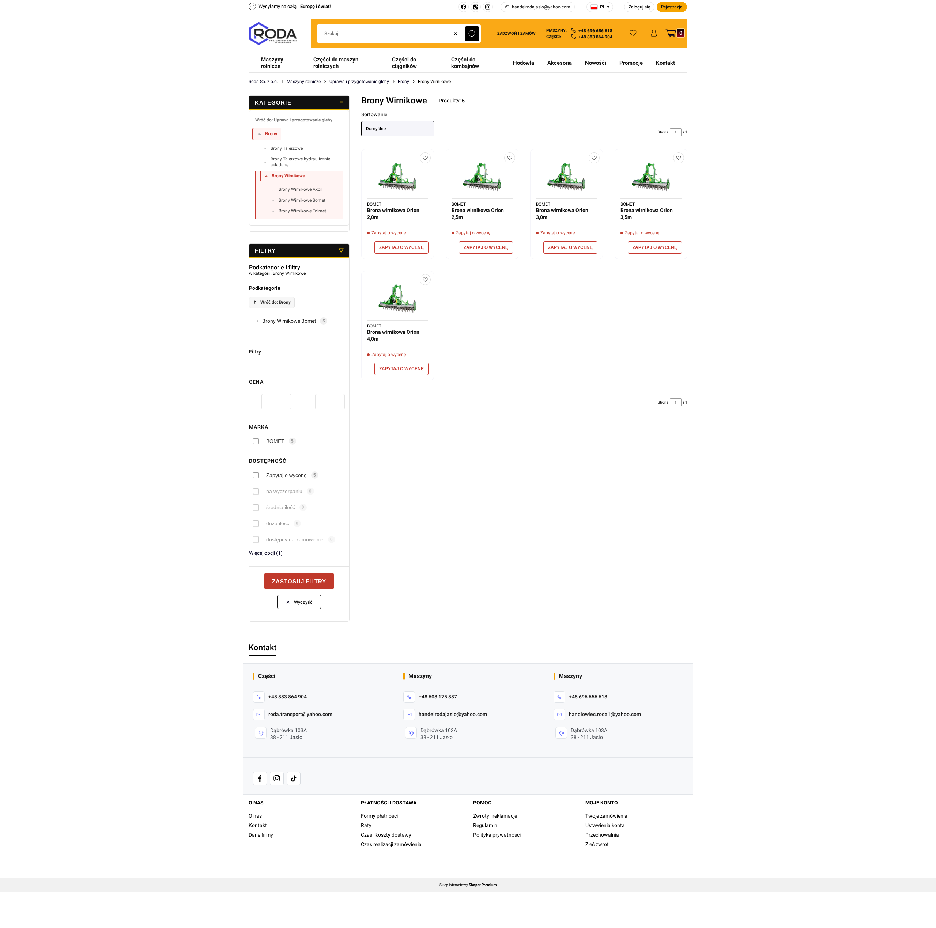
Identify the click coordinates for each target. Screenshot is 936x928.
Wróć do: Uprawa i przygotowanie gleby (293, 119)
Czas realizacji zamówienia (391, 844)
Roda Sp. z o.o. (263, 81)
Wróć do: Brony (275, 302)
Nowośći (595, 63)
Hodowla (523, 63)
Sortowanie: (374, 114)
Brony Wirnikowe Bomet (302, 200)
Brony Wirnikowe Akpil (300, 189)
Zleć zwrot (597, 844)
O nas (255, 816)
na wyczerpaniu (284, 491)
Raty (366, 825)
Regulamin (485, 825)
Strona (663, 132)
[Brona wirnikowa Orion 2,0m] (397, 176)
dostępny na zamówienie (295, 539)
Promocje (631, 63)
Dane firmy (261, 835)
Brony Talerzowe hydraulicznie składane (300, 161)
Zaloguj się (639, 7)
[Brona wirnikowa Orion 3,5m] (651, 176)
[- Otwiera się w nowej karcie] (260, 778)
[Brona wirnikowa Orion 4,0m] (397, 298)
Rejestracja (672, 7)
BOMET (275, 441)
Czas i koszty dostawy (386, 835)
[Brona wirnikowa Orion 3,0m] (566, 176)
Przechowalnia (602, 835)
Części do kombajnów (465, 62)
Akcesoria (559, 63)
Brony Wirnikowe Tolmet (302, 210)
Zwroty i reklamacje (495, 816)
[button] (472, 33)
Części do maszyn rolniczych (335, 62)
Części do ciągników (404, 62)
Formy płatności (379, 816)
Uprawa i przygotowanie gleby (359, 81)
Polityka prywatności (497, 835)
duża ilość (277, 523)
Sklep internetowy (468, 885)
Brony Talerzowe (287, 148)
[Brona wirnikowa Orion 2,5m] (482, 176)
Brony (403, 81)
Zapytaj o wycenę (286, 475)
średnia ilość (280, 507)
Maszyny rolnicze (272, 62)
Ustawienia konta (605, 825)
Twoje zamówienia (606, 816)
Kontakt (665, 63)
